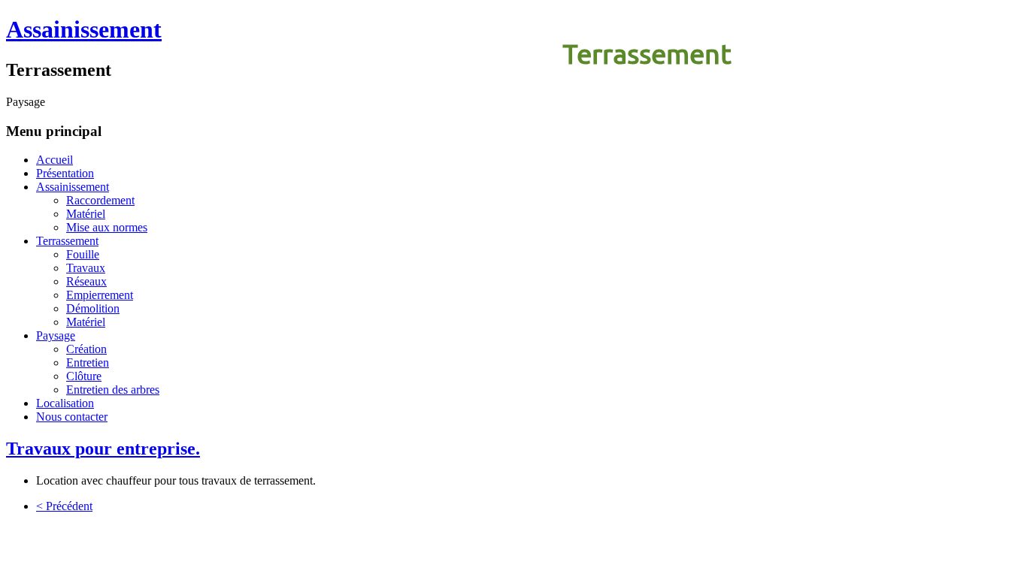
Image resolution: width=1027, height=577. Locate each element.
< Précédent (64, 506)
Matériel (85, 213)
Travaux (85, 267)
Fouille (82, 254)
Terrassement (647, 53)
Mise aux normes (106, 227)
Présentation (65, 173)
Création (86, 349)
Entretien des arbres (112, 389)
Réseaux (86, 281)
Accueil (54, 159)
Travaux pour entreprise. (103, 448)
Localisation (65, 403)
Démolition (93, 308)
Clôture (83, 376)
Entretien (87, 362)
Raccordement (100, 200)
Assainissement (84, 29)
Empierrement (99, 294)
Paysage (55, 335)
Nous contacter (72, 416)
